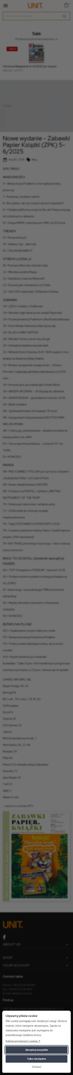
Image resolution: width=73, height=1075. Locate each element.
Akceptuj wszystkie (36, 1049)
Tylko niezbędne (36, 1058)
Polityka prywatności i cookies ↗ (23, 1041)
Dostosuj (36, 1066)
